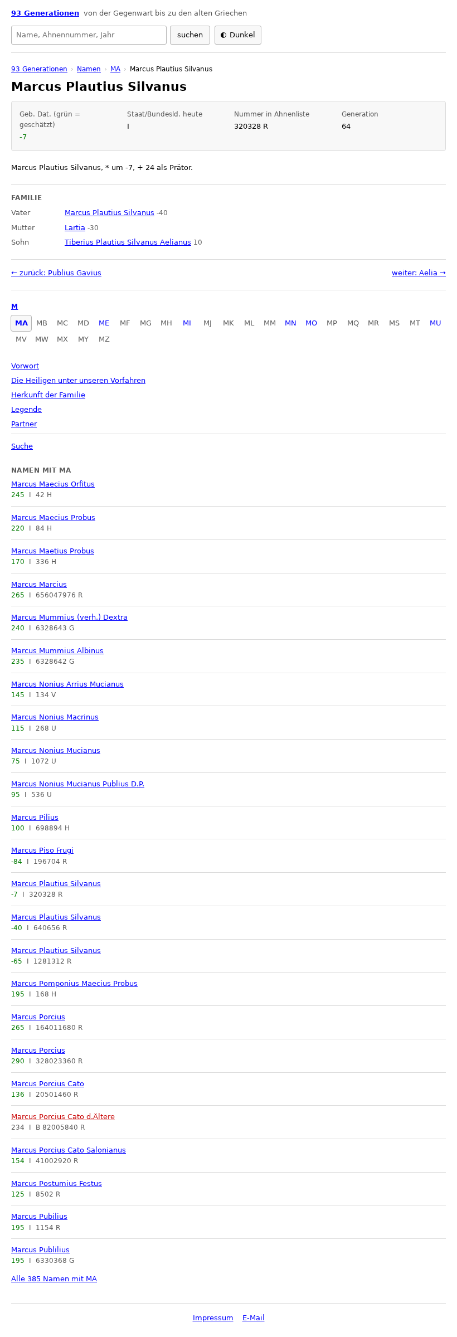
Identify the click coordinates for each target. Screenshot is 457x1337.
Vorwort (25, 366)
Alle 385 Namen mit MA (54, 1279)
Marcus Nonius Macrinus (55, 717)
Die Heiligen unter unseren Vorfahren (78, 380)
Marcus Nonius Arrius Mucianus (67, 684)
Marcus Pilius (35, 817)
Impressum (213, 1318)
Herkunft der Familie (48, 395)
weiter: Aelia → (419, 273)
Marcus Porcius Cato (47, 1084)
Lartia (75, 227)
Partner (24, 424)
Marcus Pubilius (39, 1216)
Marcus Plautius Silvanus (56, 883)
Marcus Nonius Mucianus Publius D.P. (77, 784)
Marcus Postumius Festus (56, 1183)
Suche (22, 446)
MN (290, 323)
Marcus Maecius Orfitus (53, 484)
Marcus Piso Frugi (42, 850)
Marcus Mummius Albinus (57, 650)
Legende (26, 409)
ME (104, 323)
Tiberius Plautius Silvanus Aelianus (128, 242)
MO (311, 323)
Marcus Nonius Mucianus (55, 750)
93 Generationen (45, 13)
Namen (89, 69)
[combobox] (89, 35)
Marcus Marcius (39, 584)
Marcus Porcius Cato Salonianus (68, 1150)
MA (21, 323)
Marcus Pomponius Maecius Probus (74, 983)
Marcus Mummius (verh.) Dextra (69, 617)
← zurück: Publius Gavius (56, 273)
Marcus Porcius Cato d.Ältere (63, 1116)
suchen (190, 35)
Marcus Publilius (40, 1250)
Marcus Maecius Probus (53, 517)
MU (435, 323)
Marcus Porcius (38, 1017)
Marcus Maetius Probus (52, 551)
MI (187, 323)
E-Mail (253, 1318)
